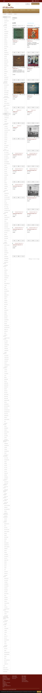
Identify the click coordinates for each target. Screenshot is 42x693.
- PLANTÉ (5, 465)
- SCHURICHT (5, 556)
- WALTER (5, 648)
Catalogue (6, 9)
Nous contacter (14, 677)
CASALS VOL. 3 (15, 68)
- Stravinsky (5, 589)
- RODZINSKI (5, 537)
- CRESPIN (5, 137)
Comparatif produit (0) (30, 23)
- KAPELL (5, 298)
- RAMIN (5, 511)
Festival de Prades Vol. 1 (32, 139)
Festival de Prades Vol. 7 (32, 197)
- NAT (4, 421)
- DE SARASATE (6, 157)
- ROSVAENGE (6, 542)
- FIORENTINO (6, 193)
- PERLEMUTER (6, 459)
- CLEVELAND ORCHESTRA (5, 124)
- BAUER (5, 58)
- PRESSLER (5, 473)
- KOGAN (5, 323)
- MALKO (5, 381)
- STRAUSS (5, 587)
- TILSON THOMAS (5, 624)
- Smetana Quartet (5, 576)
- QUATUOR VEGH (6, 505)
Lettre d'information (25, 681)
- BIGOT (5, 67)
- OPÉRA (5, 437)
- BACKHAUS (5, 46)
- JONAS (5, 293)
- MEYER (5, 402)
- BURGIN (5, 99)
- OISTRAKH (5, 435)
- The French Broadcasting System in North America (6, 617)
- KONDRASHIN (6, 325)
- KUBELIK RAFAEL (5, 336)
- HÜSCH (5, 279)
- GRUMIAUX (5, 260)
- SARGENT (5, 548)
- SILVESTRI (5, 571)
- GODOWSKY (5, 252)
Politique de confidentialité (5, 684)
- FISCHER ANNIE (6, 197)
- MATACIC (5, 390)
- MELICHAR (5, 398)
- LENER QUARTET (5, 353)
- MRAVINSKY (5, 415)
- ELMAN (5, 177)
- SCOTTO (5, 558)
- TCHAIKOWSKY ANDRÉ (6, 609)
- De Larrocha (5, 152)
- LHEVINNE (5, 361)
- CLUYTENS (5, 128)
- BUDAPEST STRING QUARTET (6, 97)
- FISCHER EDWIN (6, 199)
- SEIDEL (5, 563)
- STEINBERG (5, 584)
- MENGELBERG (6, 400)
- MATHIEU (5, 392)
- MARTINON (5, 385)
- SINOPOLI (5, 573)
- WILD (4, 658)
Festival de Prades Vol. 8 (17, 213)
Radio (11, 11)
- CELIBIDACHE (6, 115)
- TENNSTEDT (6, 611)
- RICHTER (5, 527)
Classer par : (14, 25)
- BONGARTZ (5, 77)
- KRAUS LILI (5, 329)
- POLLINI (5, 467)
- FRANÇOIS (5, 219)
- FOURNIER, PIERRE (5, 213)
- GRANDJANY (6, 258)
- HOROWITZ (5, 277)
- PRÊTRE (5, 475)
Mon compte (24, 677)
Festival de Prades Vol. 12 (18, 244)
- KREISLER (5, 331)
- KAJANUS (5, 296)
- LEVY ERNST (5, 355)
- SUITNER (5, 591)
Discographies (6, 11)
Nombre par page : (30, 25)
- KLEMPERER (5, 319)
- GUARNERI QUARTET (5, 266)
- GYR (4, 268)
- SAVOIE (5, 552)
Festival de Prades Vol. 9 (32, 213)
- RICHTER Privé (6, 529)
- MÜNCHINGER (6, 419)
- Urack (4, 634)
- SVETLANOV (5, 593)
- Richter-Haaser (6, 531)
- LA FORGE (5, 340)
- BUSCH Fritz (5, 108)
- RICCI (4, 525)
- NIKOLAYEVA (6, 431)
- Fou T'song (5, 206)
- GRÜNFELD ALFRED (5, 263)
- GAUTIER (5, 232)
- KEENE (5, 306)
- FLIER (4, 201)
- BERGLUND (5, 61)
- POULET (5, 471)
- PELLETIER (5, 457)
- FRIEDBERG (5, 223)
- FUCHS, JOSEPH (6, 228)
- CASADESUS (5, 111)
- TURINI (5, 632)
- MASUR (5, 388)
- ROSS (4, 541)
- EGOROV (5, 173)
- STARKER (5, 582)
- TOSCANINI (5, 628)
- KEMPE (5, 312)
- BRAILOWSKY (6, 90)
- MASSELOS (5, 386)
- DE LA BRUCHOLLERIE (6, 150)
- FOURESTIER (6, 208)
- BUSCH (5, 101)
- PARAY (5, 453)
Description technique (6, 679)
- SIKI (4, 569)
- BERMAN (5, 63)
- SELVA (4, 565)
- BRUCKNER (5, 94)
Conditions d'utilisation (6, 678)
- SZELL (4, 595)
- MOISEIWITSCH (6, 411)
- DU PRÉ (5, 169)
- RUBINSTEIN (6, 544)
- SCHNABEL (5, 554)
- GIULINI (5, 248)
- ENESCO (5, 178)
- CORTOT (5, 135)
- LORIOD (5, 369)
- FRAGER (5, 215)
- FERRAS (5, 188)
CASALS (15, 14)
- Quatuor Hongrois (5, 494)
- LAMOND (5, 342)
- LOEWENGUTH (6, 364)
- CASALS (5, 113)
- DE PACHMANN (6, 154)
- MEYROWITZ (6, 404)
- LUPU (4, 375)
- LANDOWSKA (6, 344)
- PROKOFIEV (5, 481)
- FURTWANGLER (6, 230)
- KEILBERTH (5, 310)
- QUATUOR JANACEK (5, 497)
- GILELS (5, 240)
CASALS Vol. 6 (29, 95)
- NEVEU (5, 426)
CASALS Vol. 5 (15, 95)
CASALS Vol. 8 (29, 111)
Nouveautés (33, 9)
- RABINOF (5, 507)
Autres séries (16, 9)
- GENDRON (5, 236)
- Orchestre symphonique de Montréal (6, 440)
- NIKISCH (5, 430)
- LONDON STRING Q (5, 367)
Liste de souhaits (24, 680)
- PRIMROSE (5, 477)
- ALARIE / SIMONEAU (5, 25)
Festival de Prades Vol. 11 (32, 229)
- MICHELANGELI (6, 406)
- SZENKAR (5, 597)
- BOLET (5, 75)
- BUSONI (5, 110)
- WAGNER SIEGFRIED (5, 646)
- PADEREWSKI (6, 451)
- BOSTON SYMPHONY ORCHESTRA (5, 82)
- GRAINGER (5, 256)
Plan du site (14, 678)
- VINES (4, 641)
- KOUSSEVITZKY (6, 327)
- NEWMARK (5, 428)
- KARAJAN (5, 300)
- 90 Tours (5, 18)
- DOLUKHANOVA (6, 163)
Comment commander (6, 682)
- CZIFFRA (5, 139)
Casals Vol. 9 (15, 127)
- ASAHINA (5, 42)
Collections (11, 9)
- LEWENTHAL (6, 357)
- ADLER (5, 22)
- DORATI (5, 165)
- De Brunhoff (5, 145)
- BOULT (5, 88)
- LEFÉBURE (5, 348)
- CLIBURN (5, 126)
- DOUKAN (5, 167)
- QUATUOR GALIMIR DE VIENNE (5, 490)
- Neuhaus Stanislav (5, 424)
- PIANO (5, 461)
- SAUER (5, 550)
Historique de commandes (24, 679)
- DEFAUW (5, 159)
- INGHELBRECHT (6, 283)
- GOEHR (5, 254)
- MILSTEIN (5, 407)
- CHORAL (5, 119)
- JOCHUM (5, 289)
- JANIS (4, 287)
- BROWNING (5, 92)
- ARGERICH (5, 37)
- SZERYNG (5, 599)
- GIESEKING (5, 238)
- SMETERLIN (5, 578)
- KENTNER (5, 315)
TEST (4, 665)
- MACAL (5, 377)
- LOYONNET (5, 373)
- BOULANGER (6, 85)
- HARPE (5, 272)
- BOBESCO (5, 71)
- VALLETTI (5, 636)
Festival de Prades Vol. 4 (17, 170)
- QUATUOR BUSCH (5, 487)
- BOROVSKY (5, 79)
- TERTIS (5, 613)
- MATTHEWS (5, 394)
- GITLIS (5, 247)
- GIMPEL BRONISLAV (5, 243)
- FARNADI (5, 184)
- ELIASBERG (5, 175)
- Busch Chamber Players (6, 106)
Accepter (39, 691)
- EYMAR (5, 182)
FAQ (3, 680)
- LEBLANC (5, 346)
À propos (4, 681)
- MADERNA (5, 379)
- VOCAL (5, 643)
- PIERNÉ (5, 463)
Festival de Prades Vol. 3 (32, 154)
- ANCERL (5, 27)
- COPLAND (5, 132)
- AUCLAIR (5, 44)
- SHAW (4, 567)
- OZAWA (5, 447)
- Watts (4, 650)
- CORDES (5, 134)
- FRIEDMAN (5, 226)
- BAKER (5, 48)
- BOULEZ (5, 86)
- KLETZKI (5, 321)
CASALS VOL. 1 (15, 41)
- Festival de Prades (5, 191)
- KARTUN (5, 302)
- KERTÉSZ (5, 317)
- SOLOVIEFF (5, 580)
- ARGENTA (5, 35)
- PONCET (5, 469)
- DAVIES (5, 141)
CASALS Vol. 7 (15, 111)
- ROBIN (5, 535)
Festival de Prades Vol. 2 (17, 154)
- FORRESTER (5, 204)
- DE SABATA (5, 156)
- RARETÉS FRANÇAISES (5, 517)
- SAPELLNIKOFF (6, 546)
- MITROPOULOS (6, 409)
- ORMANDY (5, 443)
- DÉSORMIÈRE (6, 161)
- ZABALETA (5, 663)
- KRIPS (4, 333)
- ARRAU (5, 39)
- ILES (4, 281)
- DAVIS (4, 143)
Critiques (28, 9)
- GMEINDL (5, 250)
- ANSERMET (5, 33)
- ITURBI (5, 285)
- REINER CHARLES (5, 521)
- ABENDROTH (6, 20)
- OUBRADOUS (6, 445)
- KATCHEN (5, 304)
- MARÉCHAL (5, 383)
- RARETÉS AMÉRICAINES (5, 514)
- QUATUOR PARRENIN (5, 503)
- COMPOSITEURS (6, 130)
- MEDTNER (5, 396)
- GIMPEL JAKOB (6, 245)
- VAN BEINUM (6, 639)
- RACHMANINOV (6, 509)
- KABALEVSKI (6, 294)
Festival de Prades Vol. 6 (17, 186)
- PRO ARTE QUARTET (5, 479)
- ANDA (4, 29)
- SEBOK (5, 562)
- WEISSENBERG (6, 654)
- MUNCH (5, 417)
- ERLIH (4, 180)
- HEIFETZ (5, 273)
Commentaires (5, 677)
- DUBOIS (5, 171)
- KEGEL (5, 308)
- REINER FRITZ (6, 523)
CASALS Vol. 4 (29, 68)
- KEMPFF (5, 314)
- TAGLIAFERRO (6, 603)
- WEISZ (4, 656)
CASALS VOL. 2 (30, 41)
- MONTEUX (5, 413)
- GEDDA (5, 234)
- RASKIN (5, 518)
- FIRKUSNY (5, 195)
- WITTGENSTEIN (6, 660)
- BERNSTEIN (5, 65)
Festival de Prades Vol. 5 (32, 170)
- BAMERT (5, 50)
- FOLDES (5, 202)
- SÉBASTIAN (5, 560)
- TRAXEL (5, 630)
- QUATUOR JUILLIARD (5, 500)
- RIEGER (5, 533)
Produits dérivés (22, 9)
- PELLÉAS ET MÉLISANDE (5, 456)
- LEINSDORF (5, 350)
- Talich (4, 605)
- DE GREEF (5, 147)
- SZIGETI (5, 601)
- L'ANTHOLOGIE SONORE (6, 339)
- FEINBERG (5, 186)
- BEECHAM (5, 60)
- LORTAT (5, 371)
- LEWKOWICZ (6, 359)
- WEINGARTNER (6, 652)
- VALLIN (5, 638)
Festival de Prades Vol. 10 (18, 229)
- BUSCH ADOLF (6, 103)
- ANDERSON (5, 31)
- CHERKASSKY (6, 117)
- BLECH (5, 69)
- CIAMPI (5, 121)
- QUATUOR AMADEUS (5, 484)
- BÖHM (5, 73)
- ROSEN (5, 539)
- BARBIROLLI (6, 52)
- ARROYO (5, 40)
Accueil (5, 14)
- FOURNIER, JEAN (6, 210)
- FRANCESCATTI (6, 217)
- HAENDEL (5, 270)
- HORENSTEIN (6, 275)
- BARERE (5, 56)
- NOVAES (5, 433)
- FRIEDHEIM (5, 224)
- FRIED (4, 221)
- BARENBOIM (6, 54)
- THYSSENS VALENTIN (5, 621)
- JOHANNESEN (6, 291)
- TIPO (4, 626)
